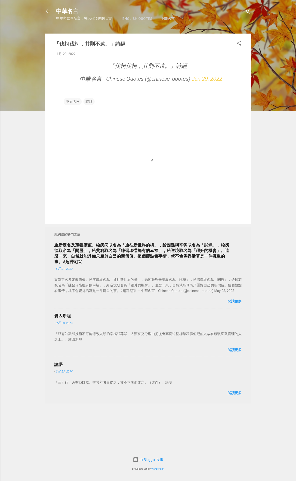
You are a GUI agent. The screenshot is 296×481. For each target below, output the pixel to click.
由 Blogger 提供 (151, 460)
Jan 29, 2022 (207, 79)
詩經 (89, 101)
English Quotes (137, 19)
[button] (239, 44)
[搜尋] (248, 13)
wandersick (157, 468)
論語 (58, 364)
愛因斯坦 (62, 315)
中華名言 (67, 11)
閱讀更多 (235, 301)
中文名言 (73, 101)
